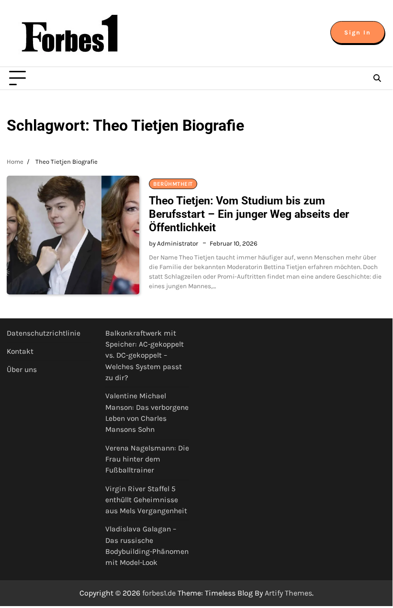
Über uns (22, 369)
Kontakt (20, 351)
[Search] (377, 78)
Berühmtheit (173, 183)
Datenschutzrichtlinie (43, 333)
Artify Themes (288, 592)
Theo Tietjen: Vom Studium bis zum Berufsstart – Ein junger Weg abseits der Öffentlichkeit (249, 214)
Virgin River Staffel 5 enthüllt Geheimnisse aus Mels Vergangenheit (146, 500)
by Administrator (173, 243)
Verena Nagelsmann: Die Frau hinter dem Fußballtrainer (147, 459)
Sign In (357, 32)
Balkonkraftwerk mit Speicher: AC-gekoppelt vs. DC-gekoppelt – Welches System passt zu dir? (144, 355)
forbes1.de (159, 592)
